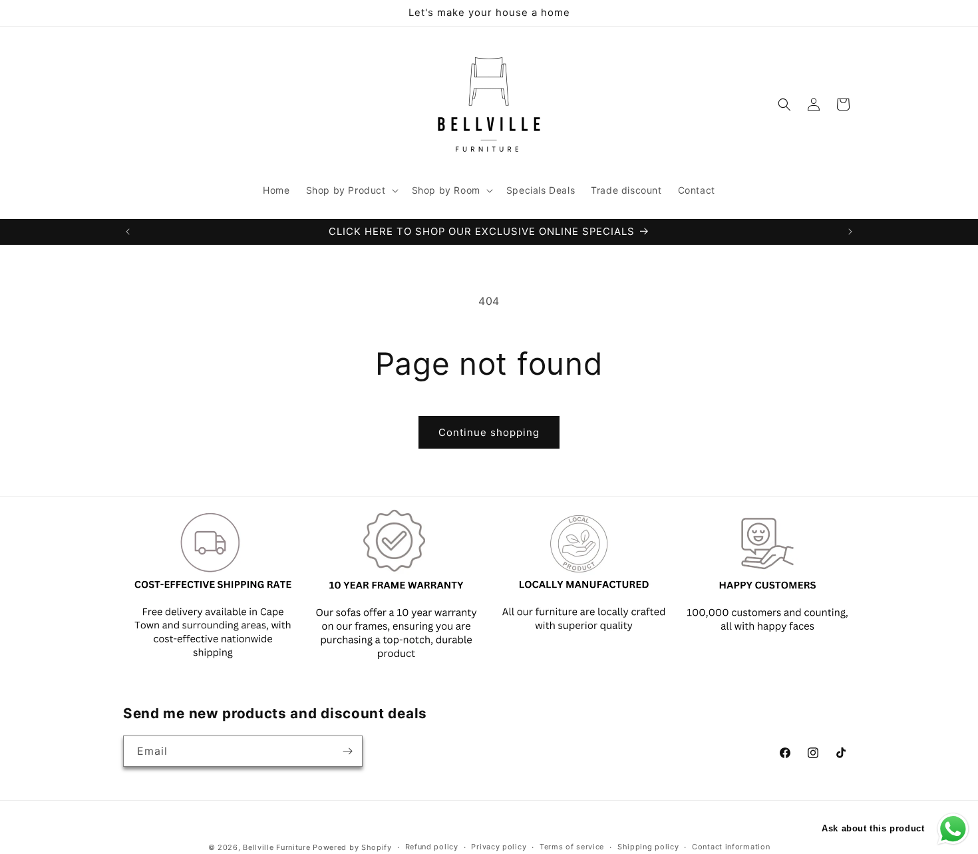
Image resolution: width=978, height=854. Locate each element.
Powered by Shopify (352, 847)
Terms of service (572, 846)
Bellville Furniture (276, 847)
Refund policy (431, 846)
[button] (351, 190)
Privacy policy (498, 846)
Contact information (731, 846)
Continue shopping (489, 432)
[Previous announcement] (127, 231)
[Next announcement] (850, 231)
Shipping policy (648, 846)
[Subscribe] (347, 751)
